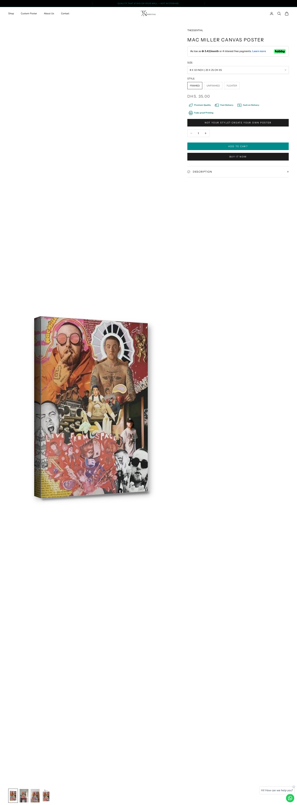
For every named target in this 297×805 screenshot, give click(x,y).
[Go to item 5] (46, 796)
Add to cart (238, 146)
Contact (65, 13)
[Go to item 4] (35, 796)
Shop (11, 13)
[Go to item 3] (24, 796)
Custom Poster (29, 13)
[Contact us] (290, 798)
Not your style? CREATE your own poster (238, 122)
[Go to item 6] (13, 796)
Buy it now (238, 156)
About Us (49, 13)
